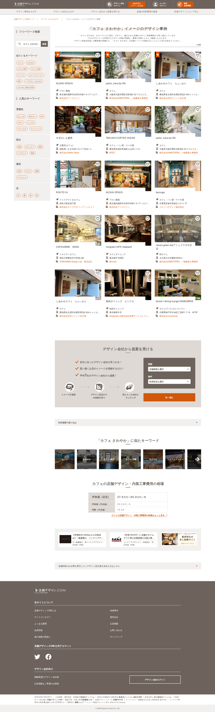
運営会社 (114, 616)
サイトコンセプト (42, 616)
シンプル (30, 122)
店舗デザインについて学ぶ (186, 11)
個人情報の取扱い (42, 636)
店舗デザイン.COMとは (45, 610)
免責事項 (114, 610)
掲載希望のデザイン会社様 (137, 4)
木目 (19, 171)
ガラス (28, 171)
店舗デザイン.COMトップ (24, 19)
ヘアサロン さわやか (33, 81)
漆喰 (37, 171)
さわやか (30, 62)
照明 (40, 147)
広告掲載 (114, 623)
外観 (19, 147)
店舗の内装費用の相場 (147, 11)
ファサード (22, 153)
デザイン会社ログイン (155, 679)
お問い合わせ (116, 630)
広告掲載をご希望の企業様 (46, 683)
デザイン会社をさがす (64, 11)
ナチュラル (22, 128)
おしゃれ (21, 116)
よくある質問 (40, 623)
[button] (198, 459)
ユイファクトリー (36, 75)
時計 (19, 81)
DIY (41, 116)
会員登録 (38, 630)
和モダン (32, 116)
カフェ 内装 (35, 69)
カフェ (20, 62)
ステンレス (22, 177)
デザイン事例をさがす (26, 11)
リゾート (21, 75)
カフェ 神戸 (22, 69)
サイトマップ (116, 636)
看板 (32, 153)
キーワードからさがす (50, 19)
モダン (20, 122)
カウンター (29, 147)
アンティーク (36, 128)
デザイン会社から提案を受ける (105, 11)
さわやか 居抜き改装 (26, 87)
